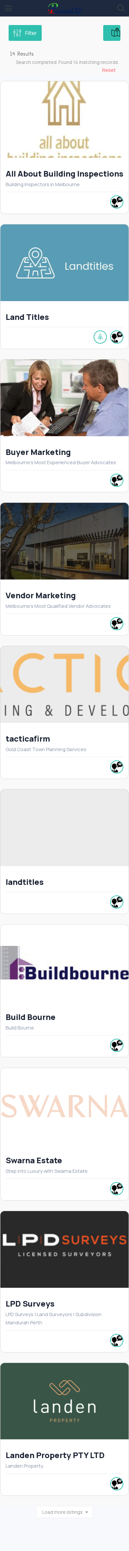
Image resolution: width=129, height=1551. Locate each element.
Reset (109, 70)
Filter (31, 33)
